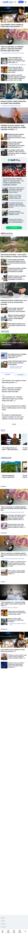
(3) (14, 155)
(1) (21, 147)
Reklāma (3, 918)
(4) (9, 139)
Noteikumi (3, 923)
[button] (25, 2)
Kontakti (3, 920)
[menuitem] (15, 2)
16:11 (3, 413)
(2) (21, 26)
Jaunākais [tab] (7, 374)
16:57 (3, 404)
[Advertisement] (14, 734)
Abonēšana (3, 926)
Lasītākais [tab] (20, 374)
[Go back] (2, 2)
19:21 (3, 378)
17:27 (3, 395)
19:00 (3, 386)
